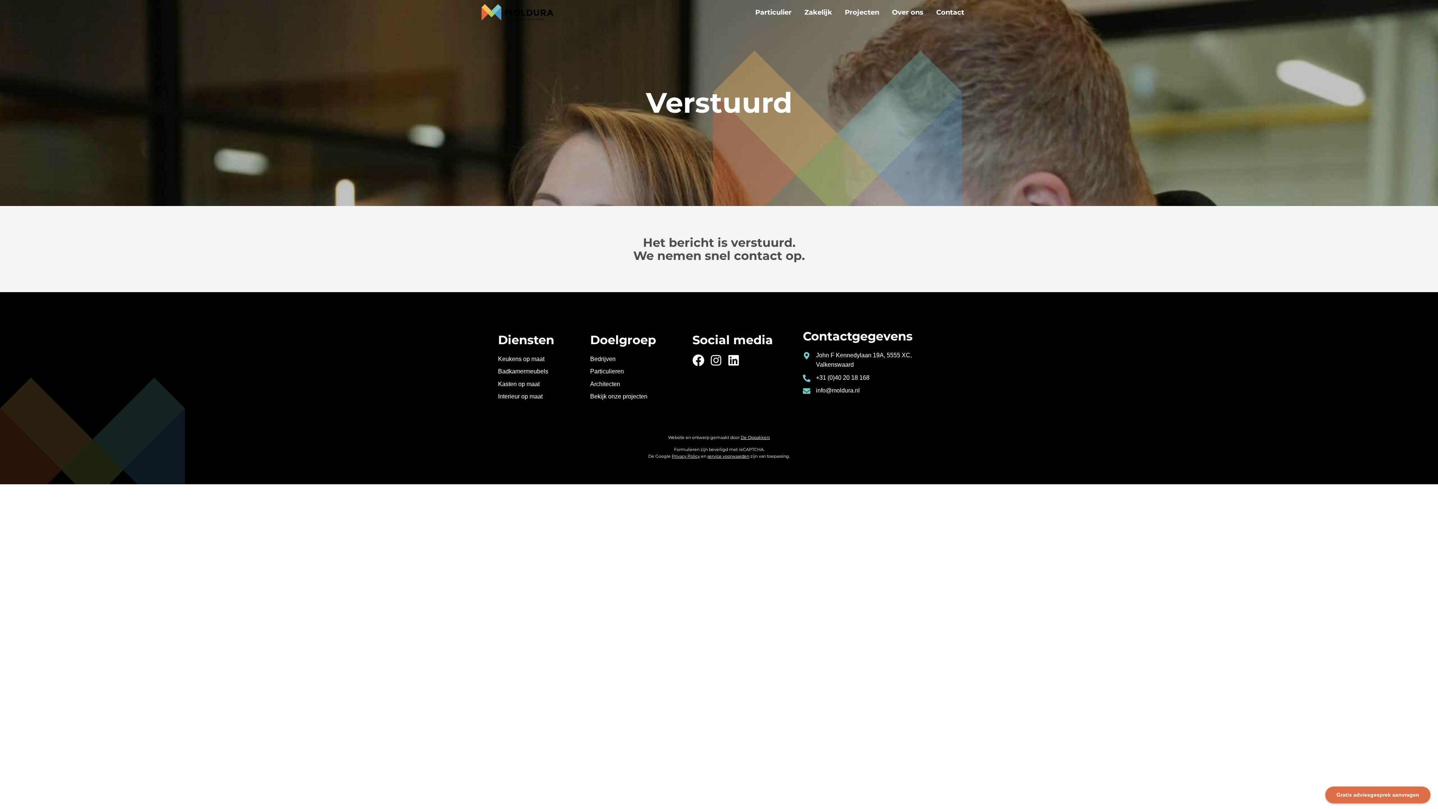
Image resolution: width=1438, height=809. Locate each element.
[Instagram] (716, 360)
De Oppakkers (755, 437)
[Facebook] (698, 360)
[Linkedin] (734, 360)
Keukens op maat (521, 359)
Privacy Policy (686, 456)
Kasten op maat (519, 384)
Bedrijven (603, 359)
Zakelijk (818, 12)
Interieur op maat (520, 396)
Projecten (862, 12)
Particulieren (607, 371)
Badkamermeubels (523, 371)
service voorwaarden (728, 456)
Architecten (605, 384)
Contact (950, 12)
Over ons (907, 12)
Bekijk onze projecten (618, 396)
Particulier (773, 12)
